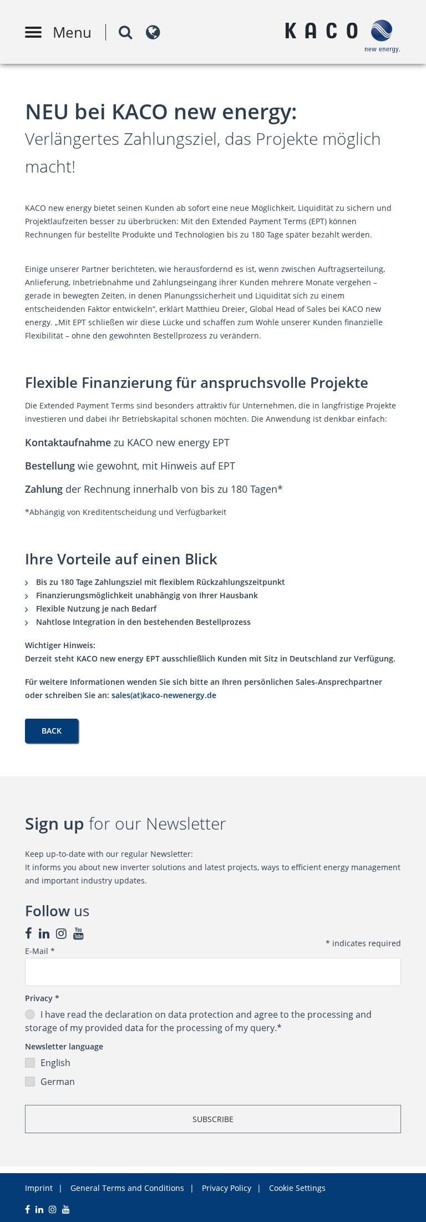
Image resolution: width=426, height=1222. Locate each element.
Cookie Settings (297, 1188)
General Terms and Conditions (127, 1188)
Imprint (39, 1188)
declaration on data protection (169, 1014)
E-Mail (40, 951)
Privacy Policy (226, 1188)
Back (52, 730)
